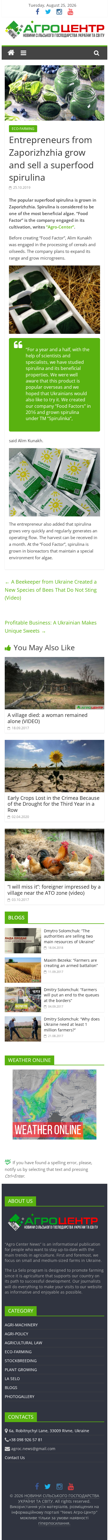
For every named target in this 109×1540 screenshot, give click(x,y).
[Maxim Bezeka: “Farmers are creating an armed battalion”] (23, 960)
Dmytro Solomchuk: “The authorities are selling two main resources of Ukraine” (69, 936)
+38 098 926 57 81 (25, 1439)
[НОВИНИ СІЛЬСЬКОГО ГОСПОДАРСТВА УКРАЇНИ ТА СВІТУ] (54, 23)
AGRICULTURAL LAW (23, 1342)
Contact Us (15, 1457)
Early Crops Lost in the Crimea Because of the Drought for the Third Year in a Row (53, 804)
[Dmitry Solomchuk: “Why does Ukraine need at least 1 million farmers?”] (23, 1019)
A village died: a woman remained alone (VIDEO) (47, 718)
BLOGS (16, 917)
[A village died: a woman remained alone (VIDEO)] (54, 660)
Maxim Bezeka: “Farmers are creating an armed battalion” (71, 962)
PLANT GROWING (21, 1369)
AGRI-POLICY (16, 1333)
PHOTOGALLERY (19, 1396)
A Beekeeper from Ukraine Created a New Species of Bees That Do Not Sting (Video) (51, 589)
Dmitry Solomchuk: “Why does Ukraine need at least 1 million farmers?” (72, 1024)
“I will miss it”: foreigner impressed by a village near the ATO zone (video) (54, 889)
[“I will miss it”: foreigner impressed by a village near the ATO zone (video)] (54, 832)
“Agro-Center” (60, 227)
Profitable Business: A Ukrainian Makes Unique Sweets (51, 626)
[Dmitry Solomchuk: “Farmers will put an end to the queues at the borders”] (23, 990)
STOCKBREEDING (21, 1360)
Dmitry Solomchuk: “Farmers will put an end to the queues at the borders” (71, 995)
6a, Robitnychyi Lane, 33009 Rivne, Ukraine (49, 1430)
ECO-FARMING (23, 128)
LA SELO (12, 1378)
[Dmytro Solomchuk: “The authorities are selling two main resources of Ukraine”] (23, 931)
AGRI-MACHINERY (21, 1324)
